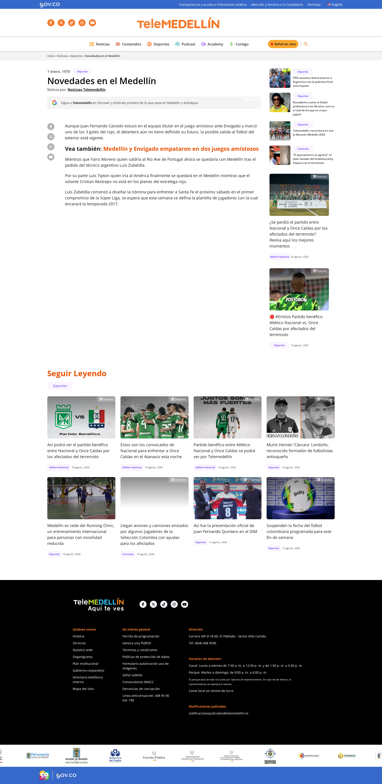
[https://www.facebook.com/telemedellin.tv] (143, 604)
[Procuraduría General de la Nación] (242, 756)
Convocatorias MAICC (138, 682)
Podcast (185, 44)
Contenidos (128, 44)
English (337, 4)
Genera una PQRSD (136, 643)
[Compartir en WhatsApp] (50, 146)
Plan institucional (85, 663)
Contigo (239, 44)
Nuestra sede (83, 650)
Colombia (303, 148)
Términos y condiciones (139, 650)
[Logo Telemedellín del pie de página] (98, 604)
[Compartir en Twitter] (50, 136)
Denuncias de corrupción (141, 689)
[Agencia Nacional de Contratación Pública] (204, 755)
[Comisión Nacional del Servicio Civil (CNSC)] (359, 755)
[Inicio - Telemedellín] (178, 22)
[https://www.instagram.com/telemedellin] (174, 604)
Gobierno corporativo (88, 670)
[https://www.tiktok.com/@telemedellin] (163, 604)
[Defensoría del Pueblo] (87, 756)
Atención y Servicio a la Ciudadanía (277, 4)
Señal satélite (132, 675)
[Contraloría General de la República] (281, 755)
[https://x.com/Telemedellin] (153, 604)
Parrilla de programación (140, 636)
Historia (78, 636)
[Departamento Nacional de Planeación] (165, 755)
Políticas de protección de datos (146, 657)
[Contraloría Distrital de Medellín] (320, 755)
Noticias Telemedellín (87, 89)
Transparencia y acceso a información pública (213, 4)
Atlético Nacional (279, 256)
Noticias (99, 44)
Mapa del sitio (83, 689)
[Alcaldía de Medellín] (49, 755)
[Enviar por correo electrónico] (50, 157)
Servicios (79, 643)
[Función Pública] (126, 755)
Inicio (50, 56)
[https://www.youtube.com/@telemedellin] (184, 604)
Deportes (158, 44)
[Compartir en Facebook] (50, 126)
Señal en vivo (285, 44)
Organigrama (82, 657)
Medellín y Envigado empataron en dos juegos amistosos (181, 148)
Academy (212, 44)
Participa (314, 4)
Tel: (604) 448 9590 (202, 643)
